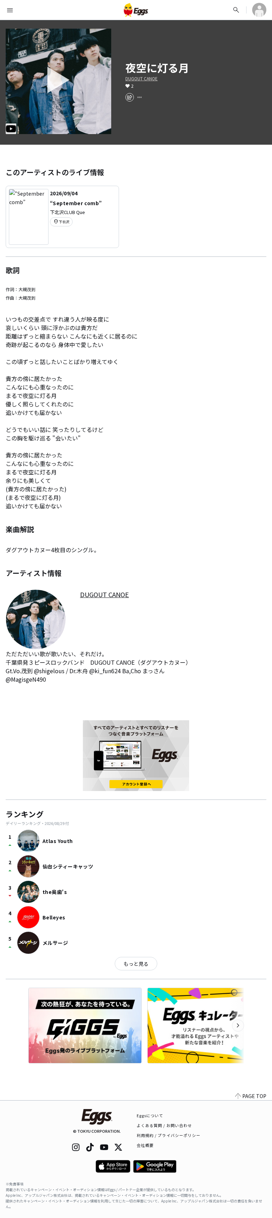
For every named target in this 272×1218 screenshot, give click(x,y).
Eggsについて (150, 1115)
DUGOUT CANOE (141, 78)
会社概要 (145, 1145)
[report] (139, 97)
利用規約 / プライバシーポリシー (169, 1135)
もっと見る (136, 963)
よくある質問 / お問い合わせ (164, 1125)
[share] (129, 97)
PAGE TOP (254, 1095)
